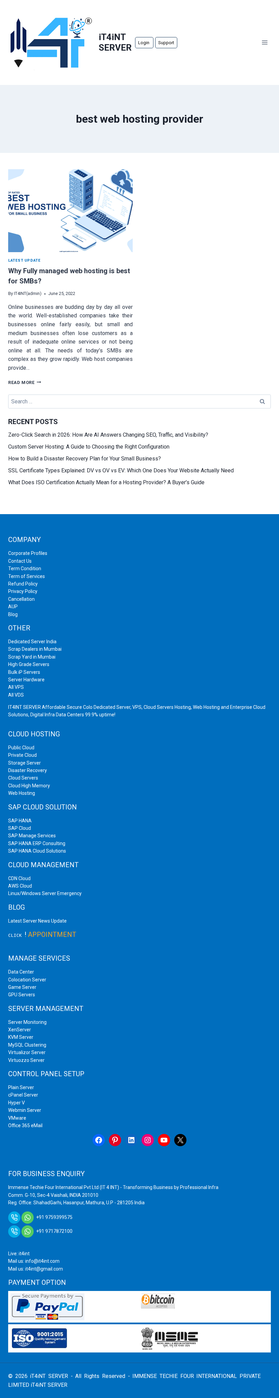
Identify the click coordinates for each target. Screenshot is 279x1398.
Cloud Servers (23, 778)
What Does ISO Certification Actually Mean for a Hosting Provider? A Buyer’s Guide (106, 482)
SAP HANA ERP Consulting (36, 843)
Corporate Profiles (27, 553)
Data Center (21, 972)
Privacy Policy (22, 591)
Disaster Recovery (27, 770)
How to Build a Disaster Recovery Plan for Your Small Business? (85, 458)
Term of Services (26, 576)
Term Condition (24, 568)
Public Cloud (21, 747)
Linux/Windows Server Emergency (45, 893)
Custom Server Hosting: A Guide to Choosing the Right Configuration (89, 446)
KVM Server (20, 1037)
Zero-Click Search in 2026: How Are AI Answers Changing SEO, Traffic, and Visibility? (109, 435)
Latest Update (24, 260)
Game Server (22, 987)
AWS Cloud (20, 886)
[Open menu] (264, 42)
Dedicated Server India (32, 641)
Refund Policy (23, 584)
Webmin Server (24, 1110)
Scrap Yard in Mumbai (31, 657)
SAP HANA (20, 820)
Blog (13, 614)
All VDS (16, 695)
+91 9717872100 (54, 1231)
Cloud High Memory (29, 785)
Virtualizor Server (27, 1052)
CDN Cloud (19, 878)
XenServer (19, 1029)
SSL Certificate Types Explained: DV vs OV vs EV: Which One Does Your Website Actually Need (121, 470)
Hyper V (16, 1102)
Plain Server (21, 1087)
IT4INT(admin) (28, 293)
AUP (13, 606)
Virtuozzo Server (26, 1060)
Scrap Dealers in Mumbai (35, 649)
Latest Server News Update (37, 921)
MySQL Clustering (27, 1045)
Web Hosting (21, 793)
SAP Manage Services (32, 835)
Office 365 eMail (25, 1125)
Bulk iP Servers (24, 672)
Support (166, 42)
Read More (24, 382)
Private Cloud (22, 755)
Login (144, 42)
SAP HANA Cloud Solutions (37, 851)
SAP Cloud (19, 828)
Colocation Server (27, 979)
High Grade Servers (28, 664)
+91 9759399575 (54, 1217)
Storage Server (24, 763)
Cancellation (21, 599)
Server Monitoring (27, 1022)
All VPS (16, 687)
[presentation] (70, 210)
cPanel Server (23, 1095)
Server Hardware (26, 679)
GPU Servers (21, 994)
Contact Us (20, 561)
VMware (17, 1118)
